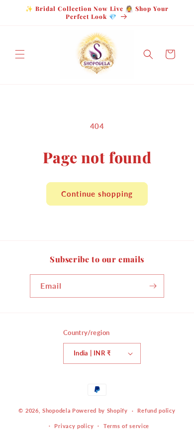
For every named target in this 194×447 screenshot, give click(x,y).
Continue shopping (97, 193)
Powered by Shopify (100, 410)
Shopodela (56, 410)
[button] (20, 54)
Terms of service (126, 426)
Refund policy (156, 410)
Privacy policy (74, 426)
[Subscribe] (153, 286)
